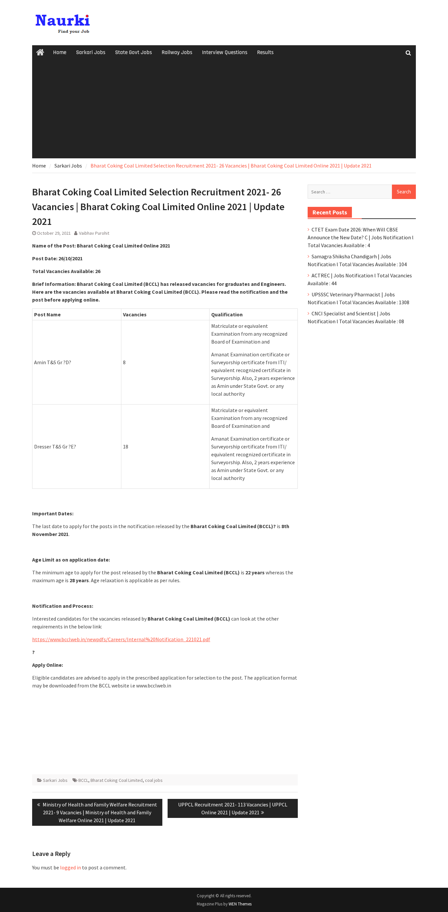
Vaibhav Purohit (94, 233)
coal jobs (154, 780)
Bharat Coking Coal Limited (117, 780)
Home (59, 52)
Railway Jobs (177, 52)
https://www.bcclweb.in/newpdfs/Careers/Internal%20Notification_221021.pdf (121, 639)
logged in (70, 867)
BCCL (83, 780)
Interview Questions (224, 52)
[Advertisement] (224, 109)
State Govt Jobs (133, 52)
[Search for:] (362, 191)
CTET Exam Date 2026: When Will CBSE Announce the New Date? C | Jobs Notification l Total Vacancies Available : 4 (361, 237)
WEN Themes (240, 904)
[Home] (40, 52)
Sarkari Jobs (90, 52)
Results (265, 52)
